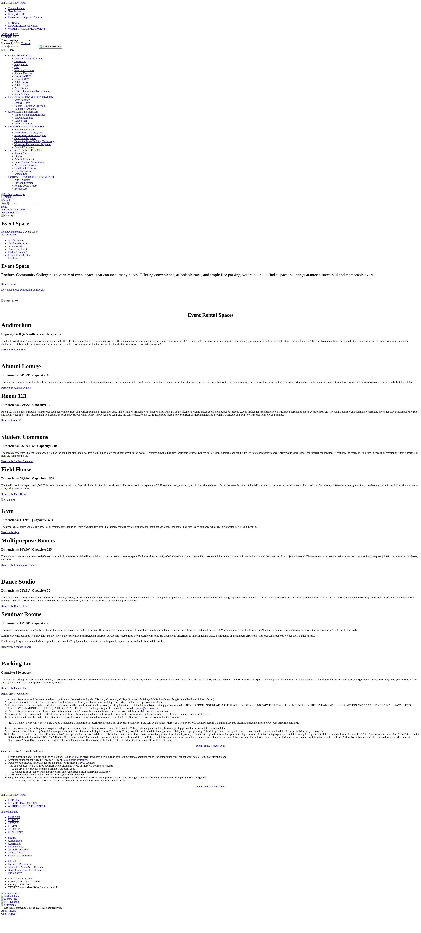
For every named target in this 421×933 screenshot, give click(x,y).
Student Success (22, 153)
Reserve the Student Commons (17, 461)
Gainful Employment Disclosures (25, 870)
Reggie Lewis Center (25, 185)
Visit (16, 67)
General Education (24, 147)
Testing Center (22, 102)
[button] (210, 693)
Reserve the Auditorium (13, 349)
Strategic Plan (21, 94)
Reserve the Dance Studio (14, 606)
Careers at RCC (16, 852)
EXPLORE (14, 817)
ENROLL (13, 820)
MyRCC (14, 34)
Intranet (12, 861)
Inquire (12, 910)
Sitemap (12, 837)
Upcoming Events (18, 249)
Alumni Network (23, 73)
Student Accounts (23, 117)
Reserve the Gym (10, 532)
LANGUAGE (8, 37)
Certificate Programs (25, 138)
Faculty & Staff (16, 14)
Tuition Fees (20, 120)
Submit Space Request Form (210, 745)
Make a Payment (23, 123)
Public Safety (21, 82)
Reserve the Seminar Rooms (16, 646)
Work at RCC (21, 79)
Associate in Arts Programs (28, 132)
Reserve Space (9, 284)
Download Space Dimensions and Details (23, 289)
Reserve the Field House (14, 494)
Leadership (20, 61)
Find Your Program (24, 129)
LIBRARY (14, 22)
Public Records (22, 85)
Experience (16, 231)
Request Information (25, 108)
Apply (5, 910)
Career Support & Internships (29, 162)
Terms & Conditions (18, 849)
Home (4, 231)
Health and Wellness (25, 168)
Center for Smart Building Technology (34, 141)
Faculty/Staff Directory (20, 855)
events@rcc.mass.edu (147, 708)
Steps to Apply (22, 99)
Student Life (20, 173)
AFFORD (13, 823)
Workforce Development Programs (32, 144)
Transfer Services (23, 171)
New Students (15, 11)
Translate (25, 43)
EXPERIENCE (16, 832)
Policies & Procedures (19, 864)
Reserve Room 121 (11, 420)
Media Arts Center (18, 243)
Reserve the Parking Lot (13, 688)
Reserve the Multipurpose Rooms (18, 565)
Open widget (8, 913)
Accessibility (14, 843)
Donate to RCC (22, 76)
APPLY (5, 34)
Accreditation (21, 88)
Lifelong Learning (23, 182)
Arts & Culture (22, 179)
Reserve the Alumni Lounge (16, 387)
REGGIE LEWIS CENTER (23, 25)
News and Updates (24, 70)
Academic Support (24, 159)
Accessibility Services (25, 165)
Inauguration (21, 64)
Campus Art (15, 246)
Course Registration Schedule (29, 105)
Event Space (20, 188)
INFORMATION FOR (13, 2)
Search (4, 46)
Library (18, 156)
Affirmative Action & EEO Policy (25, 867)
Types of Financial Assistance (29, 114)
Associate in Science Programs (30, 135)
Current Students (16, 8)
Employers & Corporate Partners (25, 17)
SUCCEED (14, 829)
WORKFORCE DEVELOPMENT (26, 28)
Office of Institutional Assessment (31, 91)
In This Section (9, 234)
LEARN (12, 826)
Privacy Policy (15, 846)
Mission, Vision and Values (28, 58)
